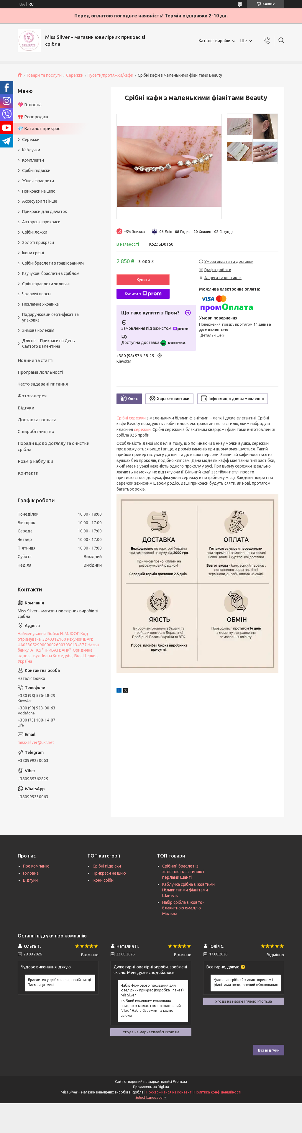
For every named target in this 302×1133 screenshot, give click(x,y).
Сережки (74, 75)
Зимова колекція (38, 330)
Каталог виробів (214, 40)
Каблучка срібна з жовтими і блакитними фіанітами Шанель (188, 890)
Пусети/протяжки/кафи (110, 75)
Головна (31, 873)
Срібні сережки (131, 418)
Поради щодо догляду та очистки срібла (53, 446)
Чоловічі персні (36, 293)
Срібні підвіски (36, 170)
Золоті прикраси (38, 242)
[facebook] (119, 691)
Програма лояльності (40, 372)
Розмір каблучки (35, 461)
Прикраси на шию (38, 191)
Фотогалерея (32, 395)
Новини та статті (35, 360)
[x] (125, 691)
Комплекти (33, 160)
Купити (143, 279)
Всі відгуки (269, 1050)
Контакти (28, 473)
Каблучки (31, 149)
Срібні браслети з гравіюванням (53, 263)
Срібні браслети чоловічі (46, 283)
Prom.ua (180, 1081)
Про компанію (36, 866)
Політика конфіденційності (217, 1092)
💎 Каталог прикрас (39, 128)
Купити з (133, 293)
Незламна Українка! (41, 304)
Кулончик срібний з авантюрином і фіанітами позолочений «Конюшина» (246, 982)
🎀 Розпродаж (33, 116)
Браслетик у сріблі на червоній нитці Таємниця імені (59, 982)
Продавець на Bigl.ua (151, 1087)
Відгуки (26, 407)
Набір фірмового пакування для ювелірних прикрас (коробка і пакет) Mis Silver (152, 990)
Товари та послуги (44, 75)
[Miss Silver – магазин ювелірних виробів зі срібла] (29, 40)
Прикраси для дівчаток (44, 211)
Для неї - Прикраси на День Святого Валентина (48, 343)
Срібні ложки (34, 232)
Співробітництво (36, 431)
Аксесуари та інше (39, 201)
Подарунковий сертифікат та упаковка (50, 317)
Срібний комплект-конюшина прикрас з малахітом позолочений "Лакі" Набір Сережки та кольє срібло (151, 1008)
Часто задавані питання (43, 383)
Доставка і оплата (37, 419)
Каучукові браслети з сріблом (50, 273)
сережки (142, 429)
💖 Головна (30, 104)
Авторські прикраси (41, 221)
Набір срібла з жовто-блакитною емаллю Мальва (183, 908)
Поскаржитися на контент (169, 1092)
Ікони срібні (33, 252)
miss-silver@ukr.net (36, 742)
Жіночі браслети (38, 180)
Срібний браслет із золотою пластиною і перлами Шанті (183, 872)
